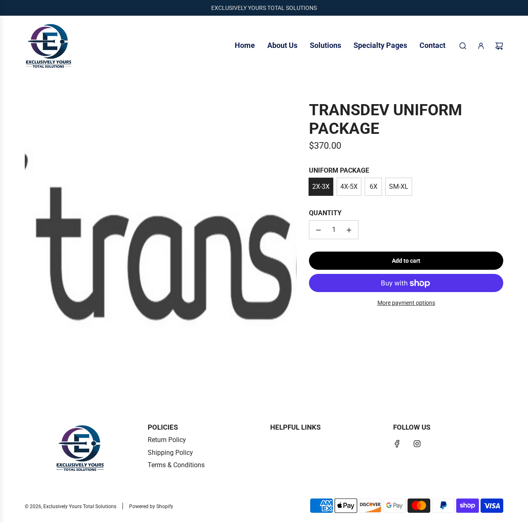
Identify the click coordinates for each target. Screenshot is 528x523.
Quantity (325, 213)
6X (373, 186)
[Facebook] (397, 444)
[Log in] (481, 46)
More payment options (406, 303)
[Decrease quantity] (318, 230)
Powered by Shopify (151, 506)
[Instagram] (417, 444)
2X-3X (321, 186)
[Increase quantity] (349, 230)
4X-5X (349, 186)
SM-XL (398, 186)
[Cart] (499, 46)
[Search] (463, 46)
